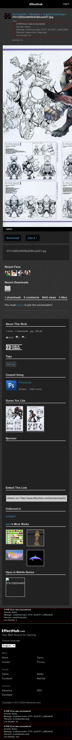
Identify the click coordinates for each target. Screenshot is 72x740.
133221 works (35, 388)
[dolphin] (35, 558)
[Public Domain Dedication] (14, 349)
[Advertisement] (24, 462)
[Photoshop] (11, 386)
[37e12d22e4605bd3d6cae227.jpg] (14, 419)
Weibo (40, 674)
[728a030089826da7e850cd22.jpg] (35, 419)
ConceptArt (19, 14)
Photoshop (25, 382)
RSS (39, 690)
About (5, 657)
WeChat (41, 678)
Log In (20, 305)
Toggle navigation (4, 3)
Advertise (7, 690)
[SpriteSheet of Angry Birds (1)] (14, 537)
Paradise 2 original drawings (47, 14)
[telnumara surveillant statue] (35, 538)
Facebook (7, 678)
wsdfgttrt (11, 516)
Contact (6, 662)
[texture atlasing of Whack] (14, 555)
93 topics (23, 388)
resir (14, 20)
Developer (7, 694)
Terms (40, 657)
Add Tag (11, 364)
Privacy (41, 662)
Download (12, 238)
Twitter (5, 674)
